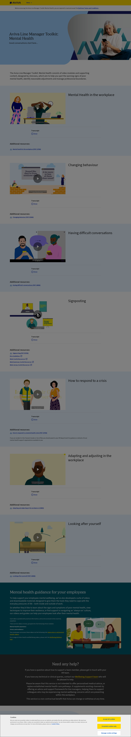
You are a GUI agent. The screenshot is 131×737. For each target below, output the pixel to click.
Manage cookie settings (109, 733)
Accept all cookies (109, 719)
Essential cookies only (109, 726)
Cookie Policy (55, 724)
